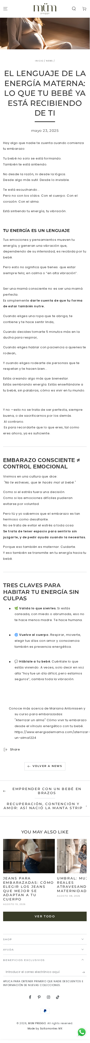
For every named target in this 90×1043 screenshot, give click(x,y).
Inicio (39, 60)
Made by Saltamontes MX (45, 1028)
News (49, 60)
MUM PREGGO (37, 1023)
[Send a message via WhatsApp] (81, 1032)
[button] (74, 8)
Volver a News (47, 766)
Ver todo (45, 916)
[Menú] (5, 8)
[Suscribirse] (84, 972)
